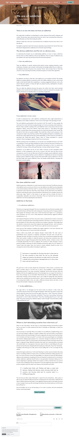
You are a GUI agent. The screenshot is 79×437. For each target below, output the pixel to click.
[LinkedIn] (59, 419)
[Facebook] (54, 419)
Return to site (19, 418)
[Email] (62, 419)
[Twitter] (56, 419)
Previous (18, 412)
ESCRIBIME (70, 2)
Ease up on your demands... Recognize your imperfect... (26, 415)
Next (41, 412)
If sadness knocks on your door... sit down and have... (50, 415)
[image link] (7, 2)
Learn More (11, 432)
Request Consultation (39, 392)
